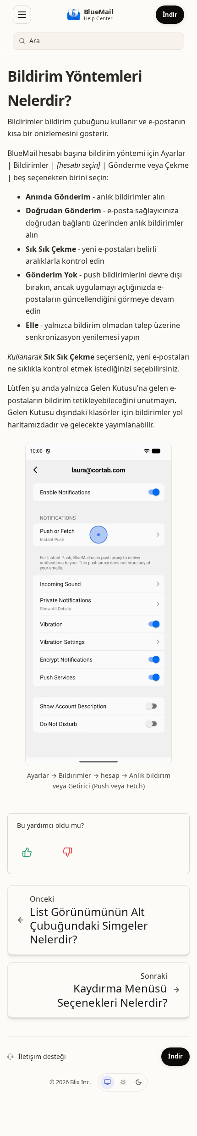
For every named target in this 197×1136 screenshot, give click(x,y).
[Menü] (22, 15)
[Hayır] (67, 852)
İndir (170, 15)
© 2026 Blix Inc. (70, 1082)
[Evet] (27, 852)
